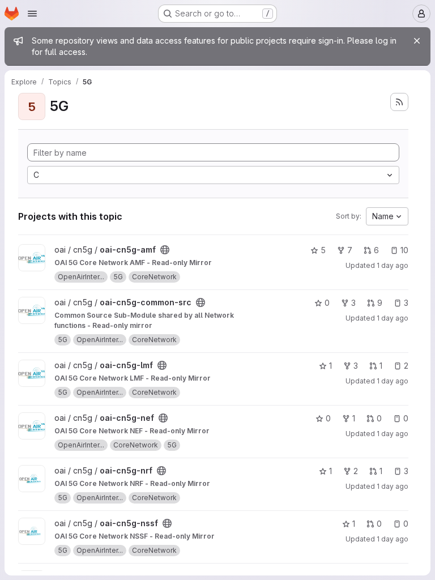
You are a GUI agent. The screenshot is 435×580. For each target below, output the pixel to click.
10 (404, 250)
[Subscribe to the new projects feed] (399, 102)
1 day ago (392, 265)
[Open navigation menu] (32, 14)
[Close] (417, 41)
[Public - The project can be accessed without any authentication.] (164, 249)
